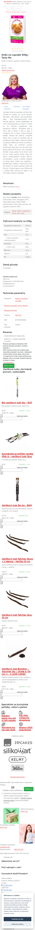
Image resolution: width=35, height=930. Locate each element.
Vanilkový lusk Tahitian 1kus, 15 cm (17, 616)
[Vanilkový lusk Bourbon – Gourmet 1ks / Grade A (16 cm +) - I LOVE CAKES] (17, 653)
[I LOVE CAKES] (23, 742)
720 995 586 (7, 890)
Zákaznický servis (9, 861)
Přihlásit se (28, 789)
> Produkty (12, 6)
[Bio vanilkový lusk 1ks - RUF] (17, 387)
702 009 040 (7, 885)
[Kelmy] (17, 759)
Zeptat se (4, 103)
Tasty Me (18, 315)
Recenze (17, 106)
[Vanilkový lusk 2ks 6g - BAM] (17, 489)
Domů (4, 6)
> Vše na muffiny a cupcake (13, 8)
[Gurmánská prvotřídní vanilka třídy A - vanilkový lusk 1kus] (17, 438)
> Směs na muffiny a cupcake (13, 10)
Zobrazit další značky (17, 777)
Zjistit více (24, 811)
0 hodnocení (17, 51)
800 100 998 (18, 849)
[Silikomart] (17, 751)
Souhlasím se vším (17, 919)
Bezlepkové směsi (10, 310)
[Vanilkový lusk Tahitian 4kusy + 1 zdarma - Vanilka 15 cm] (17, 543)
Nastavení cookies (17, 924)
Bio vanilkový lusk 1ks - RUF (17, 402)
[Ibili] (7, 742)
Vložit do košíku (22, 416)
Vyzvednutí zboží (9, 873)
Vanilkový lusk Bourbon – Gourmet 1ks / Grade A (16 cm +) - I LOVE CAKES (16, 671)
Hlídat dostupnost (7, 70)
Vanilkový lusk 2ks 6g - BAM (17, 505)
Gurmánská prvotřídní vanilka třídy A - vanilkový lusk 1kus (17, 455)
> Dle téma (20, 6)
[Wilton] (17, 768)
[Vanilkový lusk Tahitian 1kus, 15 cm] (17, 599)
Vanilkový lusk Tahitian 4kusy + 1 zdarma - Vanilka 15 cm (17, 560)
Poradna (23, 873)
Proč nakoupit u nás (10, 867)
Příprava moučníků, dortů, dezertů (16, 306)
